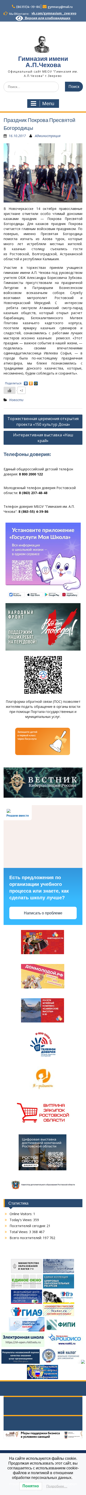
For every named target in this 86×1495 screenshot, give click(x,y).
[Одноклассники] (30, 382)
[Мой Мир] (35, 382)
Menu (48, 103)
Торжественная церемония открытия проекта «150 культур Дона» (43, 421)
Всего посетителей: (26, 1237)
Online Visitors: (21, 1214)
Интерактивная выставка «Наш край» (43, 437)
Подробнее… (56, 1486)
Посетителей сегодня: (28, 1226)
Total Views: (19, 1231)
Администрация (47, 135)
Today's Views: (21, 1220)
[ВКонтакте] (25, 382)
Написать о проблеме (43, 913)
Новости (16, 400)
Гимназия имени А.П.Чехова (43, 62)
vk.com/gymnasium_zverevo (54, 13)
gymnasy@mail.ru (60, 7)
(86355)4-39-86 (28, 7)
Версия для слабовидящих (46, 18)
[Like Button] (10, 390)
